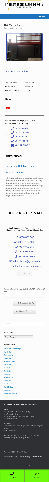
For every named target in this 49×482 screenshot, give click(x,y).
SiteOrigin (28, 465)
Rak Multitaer (8, 387)
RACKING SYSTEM (29, 289)
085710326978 (37, 456)
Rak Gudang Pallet (24, 311)
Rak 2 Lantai (8, 384)
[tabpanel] (24, 180)
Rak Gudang (8, 355)
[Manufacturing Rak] (24, 5)
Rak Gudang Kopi (10, 361)
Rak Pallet (7, 352)
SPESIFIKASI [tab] (13, 156)
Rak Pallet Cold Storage (12, 348)
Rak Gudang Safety (24, 303)
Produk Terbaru (16, 289)
